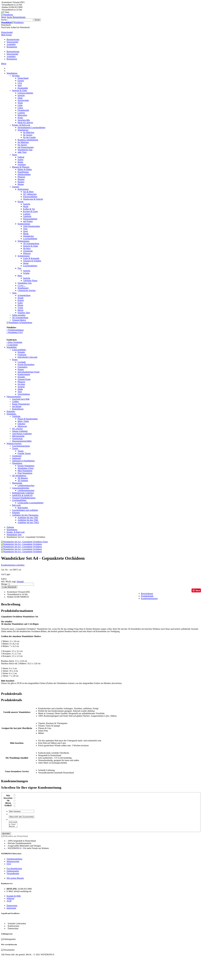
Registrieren (12, 47)
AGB (9, 901)
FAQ (9, 864)
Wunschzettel (12, 42)
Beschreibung (147, 593)
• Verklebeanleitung (15, 330)
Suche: (4, 20)
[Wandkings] (7, 14)
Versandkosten (13, 873)
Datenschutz (12, 905)
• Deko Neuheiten (14, 342)
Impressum (11, 908)
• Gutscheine (12, 345)
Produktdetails (147, 596)
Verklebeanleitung (14, 859)
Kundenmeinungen (149, 598)
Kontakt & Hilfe (14, 896)
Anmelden (11, 44)
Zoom (45, 542)
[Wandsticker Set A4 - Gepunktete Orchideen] (21, 544)
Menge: (4, 584)
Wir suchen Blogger (15, 878)
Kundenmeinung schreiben (12, 565)
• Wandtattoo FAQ (15, 332)
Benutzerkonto (13, 39)
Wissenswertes (13, 861)
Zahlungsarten (13, 871)
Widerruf (10, 898)
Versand (20, 581)
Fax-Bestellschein (14, 868)
